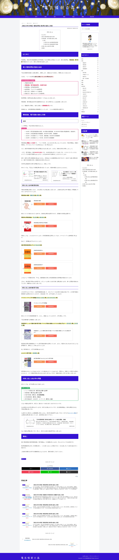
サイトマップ (84, 126)
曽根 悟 (32, 195)
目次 (48, 32)
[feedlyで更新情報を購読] (90, 49)
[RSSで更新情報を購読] (91, 49)
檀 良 (38, 195)
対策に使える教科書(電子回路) (51, 44)
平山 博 (34, 217)
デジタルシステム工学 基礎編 (40, 303)
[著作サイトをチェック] (88, 49)
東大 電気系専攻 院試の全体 (48, 36)
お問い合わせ (84, 124)
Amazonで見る (39, 253)
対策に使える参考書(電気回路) (51, 42)
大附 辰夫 (41, 217)
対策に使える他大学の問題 (48, 46)
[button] (69, 472)
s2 (90, 41)
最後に (43, 48)
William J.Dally (40, 297)
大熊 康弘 (34, 353)
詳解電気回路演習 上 (38, 250)
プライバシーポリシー (86, 122)
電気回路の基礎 (37, 200)
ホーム (83, 120)
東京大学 (24, 458)
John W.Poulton (51, 297)
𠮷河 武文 (69, 323)
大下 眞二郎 (37, 245)
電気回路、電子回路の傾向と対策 (49, 38)
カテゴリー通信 (72, 413)
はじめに (44, 34)
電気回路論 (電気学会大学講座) (41, 222)
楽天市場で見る (51, 253)
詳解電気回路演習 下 (38, 264)
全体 (44, 40)
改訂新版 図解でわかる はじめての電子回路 (43, 358)
